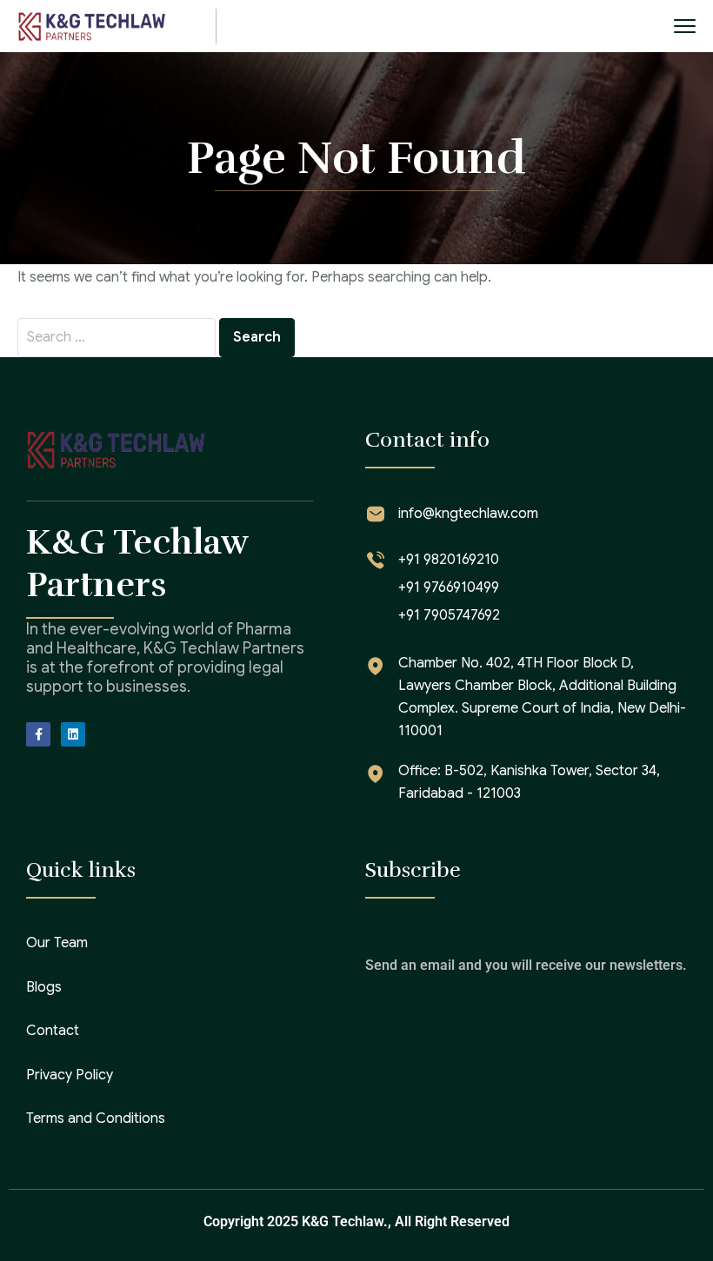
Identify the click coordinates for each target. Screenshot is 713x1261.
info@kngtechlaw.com (468, 513)
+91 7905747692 (449, 615)
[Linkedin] (73, 734)
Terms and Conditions (95, 1118)
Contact (52, 1030)
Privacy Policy (69, 1075)
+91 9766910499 (448, 587)
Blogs (44, 987)
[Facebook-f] (38, 734)
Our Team (57, 943)
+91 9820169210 (448, 559)
